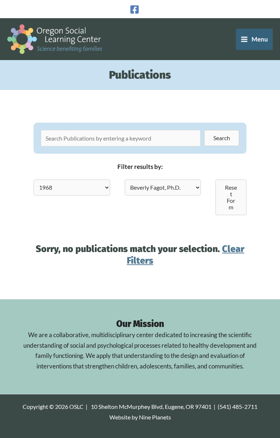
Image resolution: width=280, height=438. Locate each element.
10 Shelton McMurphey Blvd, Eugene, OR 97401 (151, 406)
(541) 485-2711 (237, 406)
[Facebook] (134, 9)
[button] (221, 138)
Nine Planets (155, 417)
